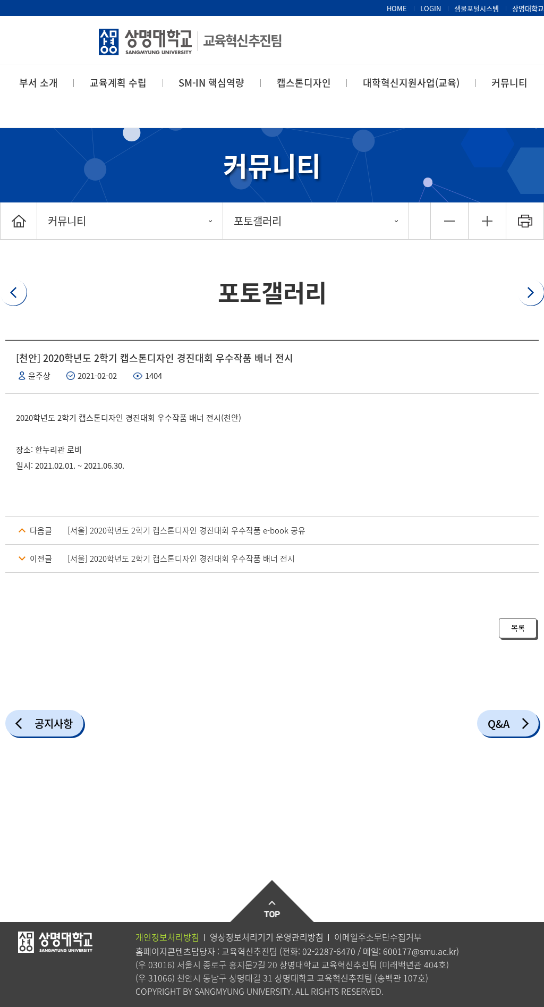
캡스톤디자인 (304, 82)
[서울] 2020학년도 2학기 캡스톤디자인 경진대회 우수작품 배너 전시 (181, 558)
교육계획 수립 (118, 82)
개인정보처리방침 (167, 936)
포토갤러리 (258, 221)
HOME (397, 8)
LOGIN (430, 8)
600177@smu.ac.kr (419, 951)
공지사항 (54, 723)
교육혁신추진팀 (242, 40)
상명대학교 (528, 8)
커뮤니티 (509, 82)
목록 (518, 627)
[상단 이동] (272, 901)
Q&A (498, 723)
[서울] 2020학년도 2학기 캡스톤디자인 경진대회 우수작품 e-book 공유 (186, 530)
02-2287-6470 (328, 951)
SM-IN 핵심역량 (211, 82)
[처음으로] (18, 220)
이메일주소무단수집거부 (378, 936)
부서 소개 (38, 82)
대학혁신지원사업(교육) (411, 82)
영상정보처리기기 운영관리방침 (267, 936)
